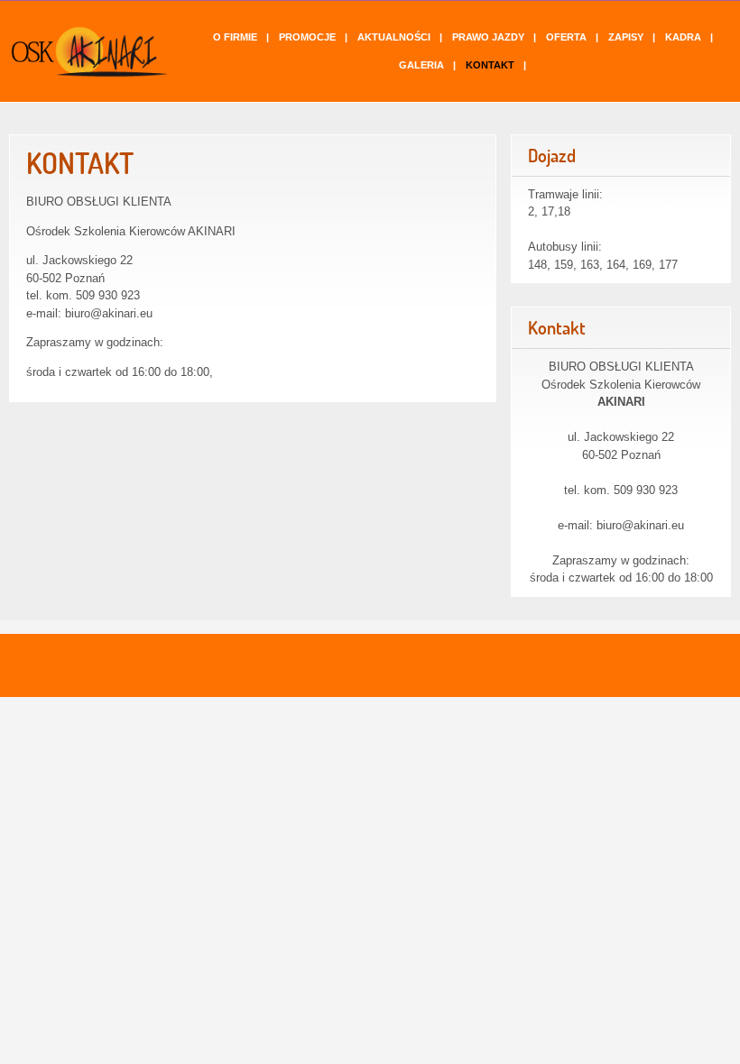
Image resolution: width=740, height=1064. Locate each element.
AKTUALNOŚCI (393, 37)
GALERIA (421, 65)
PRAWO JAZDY (488, 37)
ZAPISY (625, 37)
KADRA (683, 37)
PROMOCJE (307, 37)
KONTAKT (490, 65)
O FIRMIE (235, 37)
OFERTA (566, 37)
